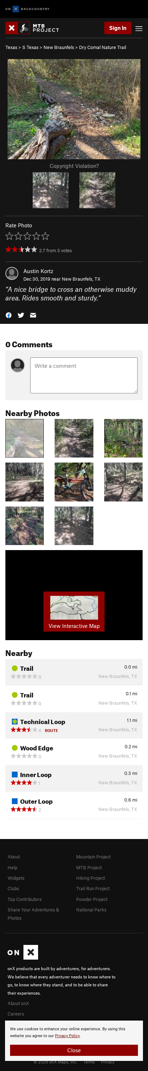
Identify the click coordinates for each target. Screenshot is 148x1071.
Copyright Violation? (74, 165)
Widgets (16, 878)
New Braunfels (58, 47)
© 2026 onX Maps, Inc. (55, 1061)
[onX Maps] (23, 958)
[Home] (35, 28)
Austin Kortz (38, 271)
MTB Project (89, 867)
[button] (8, 315)
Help (12, 867)
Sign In (117, 27)
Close (74, 1050)
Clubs (13, 888)
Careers (16, 1014)
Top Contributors (25, 899)
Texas (11, 47)
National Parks (91, 909)
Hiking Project (90, 878)
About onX (18, 1003)
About (14, 857)
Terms (89, 1061)
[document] (74, 1041)
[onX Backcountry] (27, 9)
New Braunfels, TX (81, 279)
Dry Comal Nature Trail (102, 47)
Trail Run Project (93, 888)
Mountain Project (93, 857)
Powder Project (91, 899)
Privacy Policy (67, 1036)
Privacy (108, 1061)
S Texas (30, 47)
